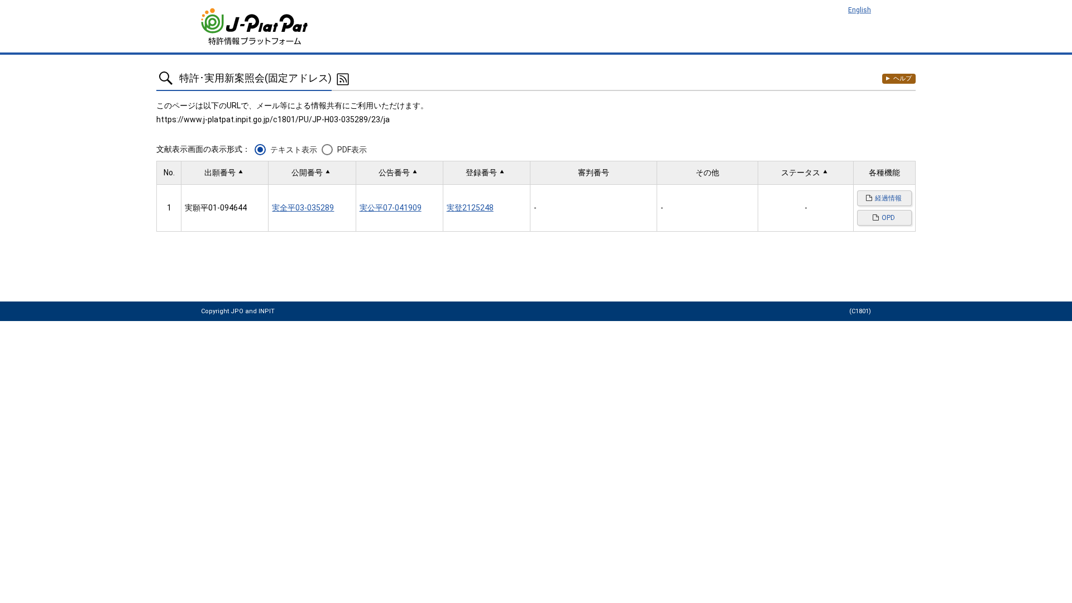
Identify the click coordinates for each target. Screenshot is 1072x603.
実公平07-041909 (391, 207)
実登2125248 (470, 207)
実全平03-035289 (303, 207)
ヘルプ (902, 78)
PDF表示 (352, 149)
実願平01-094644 (216, 207)
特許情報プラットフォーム (255, 26)
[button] (225, 173)
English (859, 10)
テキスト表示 (293, 149)
